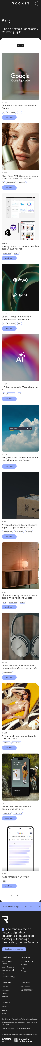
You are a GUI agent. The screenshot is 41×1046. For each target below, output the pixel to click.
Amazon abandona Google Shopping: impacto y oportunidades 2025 (20, 526)
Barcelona (5, 1007)
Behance (5, 996)
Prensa (23, 971)
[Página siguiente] (29, 895)
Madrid (4, 1010)
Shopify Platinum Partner (8, 962)
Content (29, 906)
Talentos (24, 965)
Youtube (5, 993)
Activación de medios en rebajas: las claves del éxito (19, 737)
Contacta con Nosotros (14, 949)
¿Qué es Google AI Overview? (16, 877)
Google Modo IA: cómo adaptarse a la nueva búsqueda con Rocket (20, 458)
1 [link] (11, 895)
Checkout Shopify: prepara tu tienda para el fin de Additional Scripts (19, 596)
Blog (22, 968)
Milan (4, 1013)
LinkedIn (5, 987)
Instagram (5, 990)
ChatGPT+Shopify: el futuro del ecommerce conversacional (16, 318)
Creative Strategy (11, 906)
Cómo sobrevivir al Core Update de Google (19, 106)
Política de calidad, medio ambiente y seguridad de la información (19, 1023)
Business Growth (8, 970)
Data (3, 973)
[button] (2, 3)
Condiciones (6, 1019)
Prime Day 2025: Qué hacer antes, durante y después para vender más (19, 667)
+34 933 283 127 (26, 990)
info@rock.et (25, 987)
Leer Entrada (9, 117)
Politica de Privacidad (23, 1028)
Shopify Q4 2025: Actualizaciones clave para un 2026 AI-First (20, 247)
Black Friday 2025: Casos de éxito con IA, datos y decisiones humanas (20, 177)
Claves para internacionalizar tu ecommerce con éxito (17, 807)
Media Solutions (8, 967)
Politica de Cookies (8, 1028)
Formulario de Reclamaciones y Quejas (24, 1019)
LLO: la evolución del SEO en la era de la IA (20, 388)
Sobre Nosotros (27, 961)
